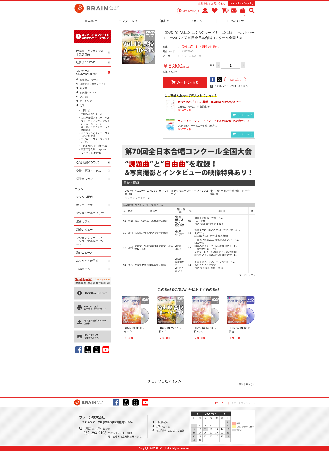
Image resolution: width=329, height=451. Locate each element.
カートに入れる (188, 82)
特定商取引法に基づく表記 (170, 430)
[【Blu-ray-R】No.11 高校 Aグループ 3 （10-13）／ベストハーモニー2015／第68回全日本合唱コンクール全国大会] (240, 310)
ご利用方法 (162, 422)
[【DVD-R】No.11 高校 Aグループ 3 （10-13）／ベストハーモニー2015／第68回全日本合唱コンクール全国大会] (135, 310)
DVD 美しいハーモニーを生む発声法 (197, 125)
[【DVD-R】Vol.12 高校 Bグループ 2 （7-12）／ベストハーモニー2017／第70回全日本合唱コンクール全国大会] (170, 310)
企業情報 (203, 3)
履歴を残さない (247, 384)
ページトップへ (247, 275)
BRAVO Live (236, 21)
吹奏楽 (89, 21)
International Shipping (241, 3)
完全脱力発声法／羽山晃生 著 (194, 106)
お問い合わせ (218, 3)
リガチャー (198, 21)
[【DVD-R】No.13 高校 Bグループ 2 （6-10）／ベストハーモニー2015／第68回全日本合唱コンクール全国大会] (205, 310)
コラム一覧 (189, 10)
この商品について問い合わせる (229, 86)
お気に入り (236, 79)
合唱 (162, 21)
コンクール (126, 21)
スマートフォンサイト (243, 403)
